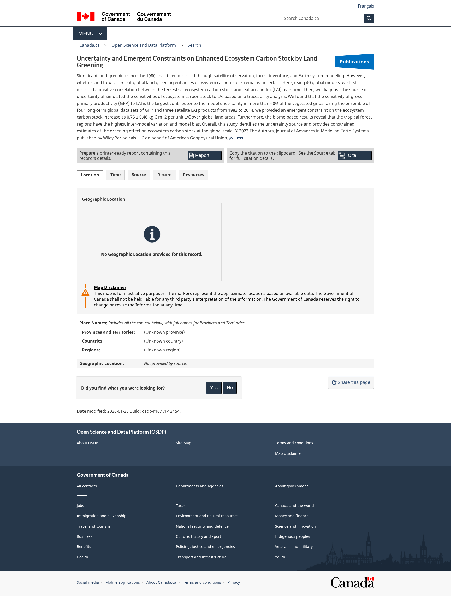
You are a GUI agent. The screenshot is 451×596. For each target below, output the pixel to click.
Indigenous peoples (292, 536)
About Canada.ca (161, 582)
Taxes (181, 505)
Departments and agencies (199, 485)
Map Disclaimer (110, 287)
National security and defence (202, 526)
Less (235, 138)
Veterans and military (294, 546)
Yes (214, 387)
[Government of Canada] (124, 17)
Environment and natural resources (207, 515)
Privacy (234, 582)
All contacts (87, 485)
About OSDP (87, 442)
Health (82, 556)
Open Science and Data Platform (143, 45)
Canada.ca (89, 45)
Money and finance (292, 515)
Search (194, 45)
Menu (87, 33)
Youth (280, 556)
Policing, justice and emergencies (205, 546)
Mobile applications (122, 582)
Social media (88, 582)
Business (84, 536)
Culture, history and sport (198, 536)
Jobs (80, 505)
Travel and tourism (93, 526)
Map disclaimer (288, 453)
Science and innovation (295, 526)
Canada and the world (294, 505)
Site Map (183, 442)
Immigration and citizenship (102, 515)
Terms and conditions (294, 442)
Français (366, 6)
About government (291, 485)
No (230, 387)
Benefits (84, 546)
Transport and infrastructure (201, 556)
